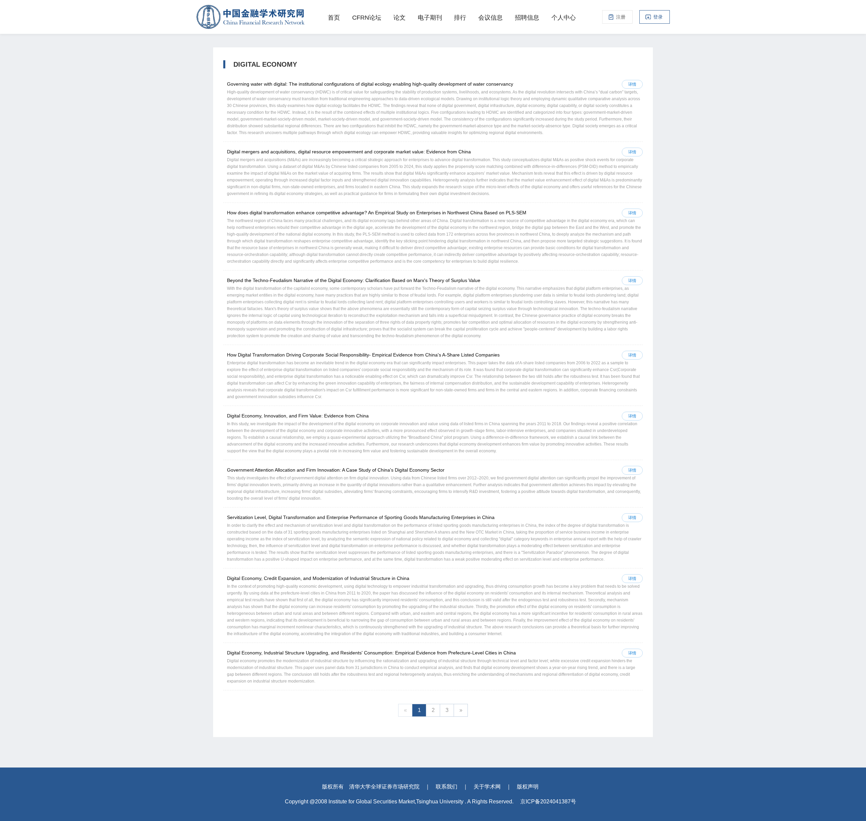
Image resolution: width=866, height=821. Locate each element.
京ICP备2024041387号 (548, 801)
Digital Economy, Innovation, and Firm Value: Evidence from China (298, 415)
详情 (632, 84)
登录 (658, 17)
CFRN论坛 (366, 17)
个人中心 (563, 17)
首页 (334, 17)
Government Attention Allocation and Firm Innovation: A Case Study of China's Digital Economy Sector (336, 470)
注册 (620, 17)
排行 (460, 17)
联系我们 (446, 787)
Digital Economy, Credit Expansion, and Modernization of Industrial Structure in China (318, 578)
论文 (399, 17)
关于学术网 (487, 787)
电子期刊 (430, 17)
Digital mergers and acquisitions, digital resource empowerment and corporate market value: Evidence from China (349, 151)
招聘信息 (527, 17)
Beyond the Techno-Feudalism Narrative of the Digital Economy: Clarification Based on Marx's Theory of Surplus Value (353, 280)
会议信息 (490, 17)
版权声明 (528, 787)
